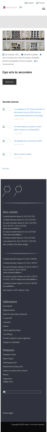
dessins (28, 57)
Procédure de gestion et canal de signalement (16, 338)
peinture (6, 61)
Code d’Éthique (8, 334)
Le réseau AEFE (7, 318)
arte (4, 57)
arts (15, 57)
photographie (14, 61)
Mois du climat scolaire (22, 154)
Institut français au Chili (10, 362)
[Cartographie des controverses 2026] (7, 143)
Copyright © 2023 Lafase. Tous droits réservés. (27, 424)
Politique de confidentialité (11, 342)
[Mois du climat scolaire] (7, 157)
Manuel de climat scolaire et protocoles (15, 314)
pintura (22, 61)
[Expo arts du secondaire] (23, 40)
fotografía (35, 57)
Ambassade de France (9, 354)
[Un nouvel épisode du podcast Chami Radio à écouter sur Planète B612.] (7, 129)
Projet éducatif (7, 306)
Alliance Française (8, 358)
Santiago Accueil (8, 381)
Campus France (7, 378)
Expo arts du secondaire (17, 72)
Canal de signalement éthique (12, 330)
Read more (9, 82)
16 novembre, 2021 (12, 54)
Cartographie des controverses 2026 (28, 140)
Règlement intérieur (9, 310)
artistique (9, 57)
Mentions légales (8, 413)
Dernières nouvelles (31, 54)
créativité (21, 57)
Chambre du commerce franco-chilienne (15, 370)
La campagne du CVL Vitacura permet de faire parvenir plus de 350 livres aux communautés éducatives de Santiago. (29, 112)
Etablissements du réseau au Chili (13, 366)
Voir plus (6, 168)
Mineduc (6, 374)
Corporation (7, 322)
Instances (5, 326)
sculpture (28, 61)
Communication (8, 64)
